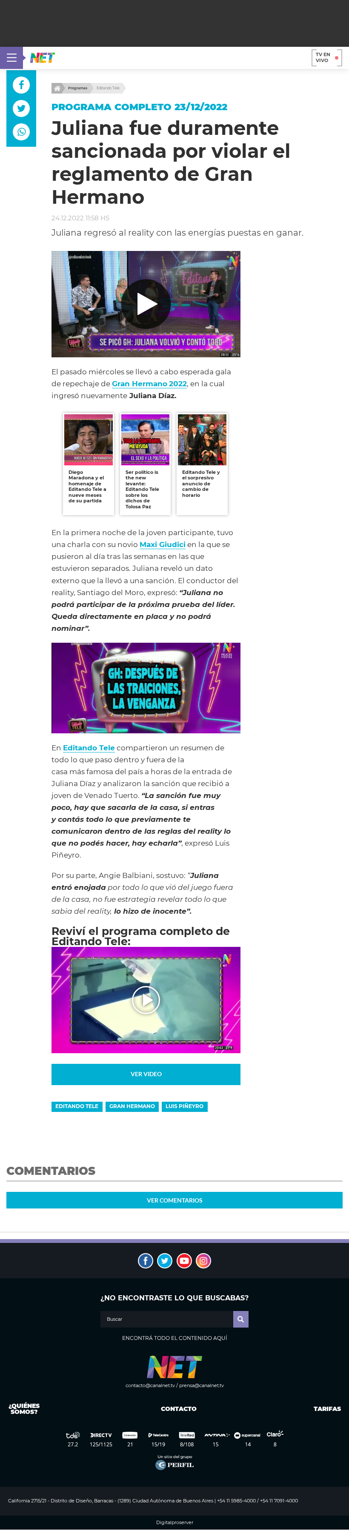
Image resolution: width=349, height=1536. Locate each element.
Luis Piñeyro (184, 1106)
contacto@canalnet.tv (150, 1385)
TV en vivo (323, 57)
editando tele (76, 1106)
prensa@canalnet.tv (201, 1385)
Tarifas (327, 1409)
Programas (77, 88)
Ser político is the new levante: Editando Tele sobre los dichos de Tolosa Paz (142, 489)
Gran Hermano (132, 1106)
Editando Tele (108, 88)
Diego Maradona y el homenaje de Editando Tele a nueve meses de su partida (87, 486)
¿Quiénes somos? (24, 1409)
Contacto (177, 1409)
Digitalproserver (174, 1522)
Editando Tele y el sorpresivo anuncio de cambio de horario (201, 483)
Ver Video (146, 1073)
